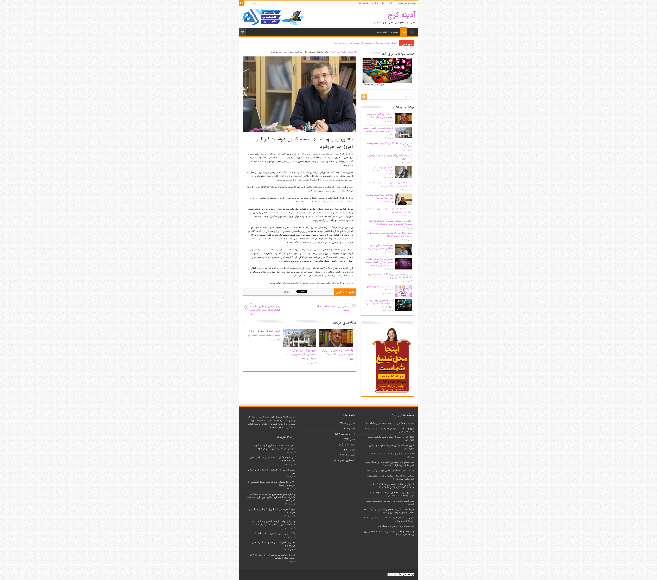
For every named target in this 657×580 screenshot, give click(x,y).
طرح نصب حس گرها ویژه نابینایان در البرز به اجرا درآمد (271, 510)
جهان (352, 439)
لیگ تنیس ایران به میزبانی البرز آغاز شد (274, 534)
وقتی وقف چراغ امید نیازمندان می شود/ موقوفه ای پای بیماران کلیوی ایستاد (379, 303)
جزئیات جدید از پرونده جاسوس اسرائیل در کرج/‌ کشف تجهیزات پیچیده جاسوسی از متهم (379, 262)
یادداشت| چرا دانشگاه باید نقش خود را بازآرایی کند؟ (379, 196)
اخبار (383, 3)
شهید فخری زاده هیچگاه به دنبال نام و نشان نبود (271, 471)
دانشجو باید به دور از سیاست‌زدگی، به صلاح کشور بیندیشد (380, 171)
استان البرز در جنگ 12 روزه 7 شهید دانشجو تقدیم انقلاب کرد (369, 43)
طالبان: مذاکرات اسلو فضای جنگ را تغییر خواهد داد (273, 544)
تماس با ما (363, 3)
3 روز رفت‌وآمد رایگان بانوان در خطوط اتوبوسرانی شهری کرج (389, 157)
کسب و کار (350, 455)
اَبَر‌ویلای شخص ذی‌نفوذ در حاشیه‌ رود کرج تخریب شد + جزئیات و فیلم (301, 354)
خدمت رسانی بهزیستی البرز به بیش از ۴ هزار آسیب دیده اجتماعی (271, 556)
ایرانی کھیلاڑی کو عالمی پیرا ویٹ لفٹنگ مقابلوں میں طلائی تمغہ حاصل (265, 308)
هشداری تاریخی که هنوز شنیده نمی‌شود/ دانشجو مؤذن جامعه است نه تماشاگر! (389, 234)
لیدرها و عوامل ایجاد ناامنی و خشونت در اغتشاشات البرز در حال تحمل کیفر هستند (273, 523)
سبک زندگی (349, 444)
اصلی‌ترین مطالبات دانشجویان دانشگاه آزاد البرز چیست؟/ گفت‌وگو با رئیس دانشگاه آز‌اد (390, 222)
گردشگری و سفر (347, 460)
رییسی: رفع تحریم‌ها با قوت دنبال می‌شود (333, 306)
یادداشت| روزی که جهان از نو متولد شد (380, 288)
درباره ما (374, 3)
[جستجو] (241, 3)
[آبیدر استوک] (272, 17)
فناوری (352, 450)
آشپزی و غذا (349, 423)
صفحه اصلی (348, 52)
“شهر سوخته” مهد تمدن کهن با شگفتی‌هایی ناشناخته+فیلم (272, 459)
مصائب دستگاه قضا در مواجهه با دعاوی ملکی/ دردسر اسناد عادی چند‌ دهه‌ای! (388, 210)
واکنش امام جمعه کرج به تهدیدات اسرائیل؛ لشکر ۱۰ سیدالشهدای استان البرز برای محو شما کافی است (271, 497)
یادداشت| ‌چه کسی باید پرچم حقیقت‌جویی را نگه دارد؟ (337, 352)
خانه (390, 3)
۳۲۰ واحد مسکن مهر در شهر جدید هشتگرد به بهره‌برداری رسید (271, 483)
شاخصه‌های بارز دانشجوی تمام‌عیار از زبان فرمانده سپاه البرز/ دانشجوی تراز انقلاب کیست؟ (387, 184)
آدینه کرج (401, 15)
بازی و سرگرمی (348, 434)
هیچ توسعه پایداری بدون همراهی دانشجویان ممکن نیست (378, 246)
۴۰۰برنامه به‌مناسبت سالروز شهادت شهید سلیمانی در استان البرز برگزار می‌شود (274, 447)
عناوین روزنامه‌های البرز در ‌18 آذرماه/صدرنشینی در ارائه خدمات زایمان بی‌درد (389, 276)
